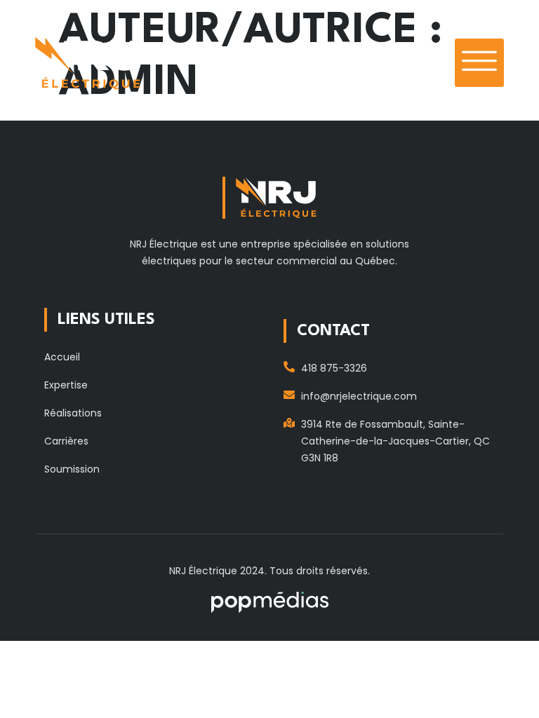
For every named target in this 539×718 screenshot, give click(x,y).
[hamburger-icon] (479, 63)
